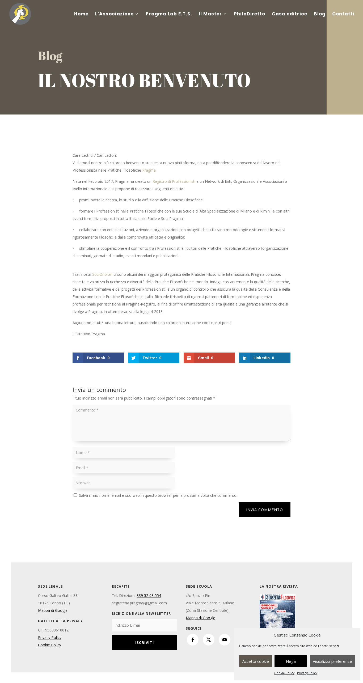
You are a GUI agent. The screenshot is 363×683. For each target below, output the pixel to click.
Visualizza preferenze (332, 661)
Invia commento (264, 509)
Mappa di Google (52, 610)
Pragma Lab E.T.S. (169, 14)
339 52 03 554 (149, 595)
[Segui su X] (208, 640)
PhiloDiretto (249, 14)
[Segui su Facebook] (193, 640)
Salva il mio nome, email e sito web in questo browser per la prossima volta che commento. (158, 495)
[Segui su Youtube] (224, 640)
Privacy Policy (307, 673)
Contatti (343, 14)
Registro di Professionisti (174, 181)
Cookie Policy (284, 673)
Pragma (149, 170)
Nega (291, 661)
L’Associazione (114, 14)
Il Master (210, 14)
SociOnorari (102, 274)
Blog (320, 14)
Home (81, 14)
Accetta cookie (255, 661)
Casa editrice (289, 14)
